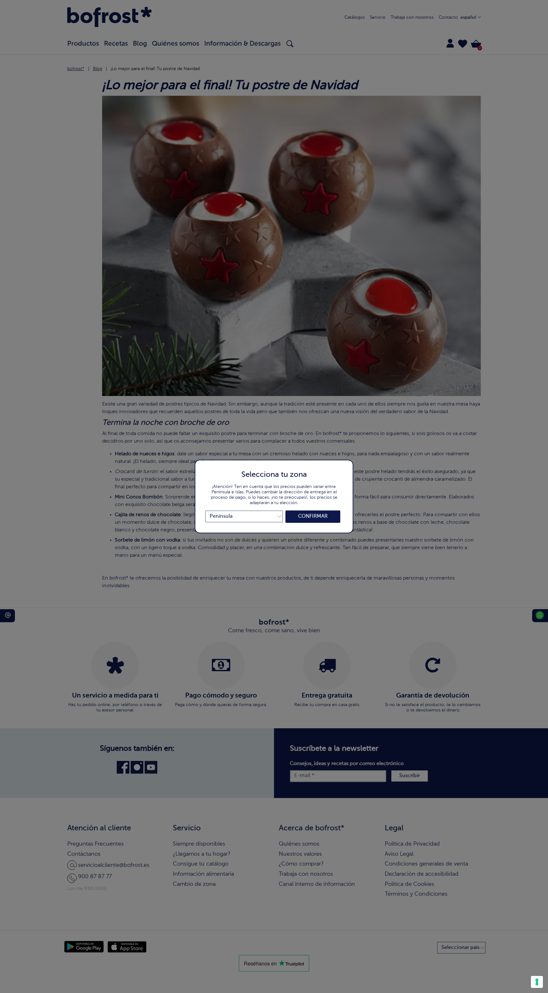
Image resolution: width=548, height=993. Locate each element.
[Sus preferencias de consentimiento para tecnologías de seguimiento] (537, 982)
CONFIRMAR (313, 516)
